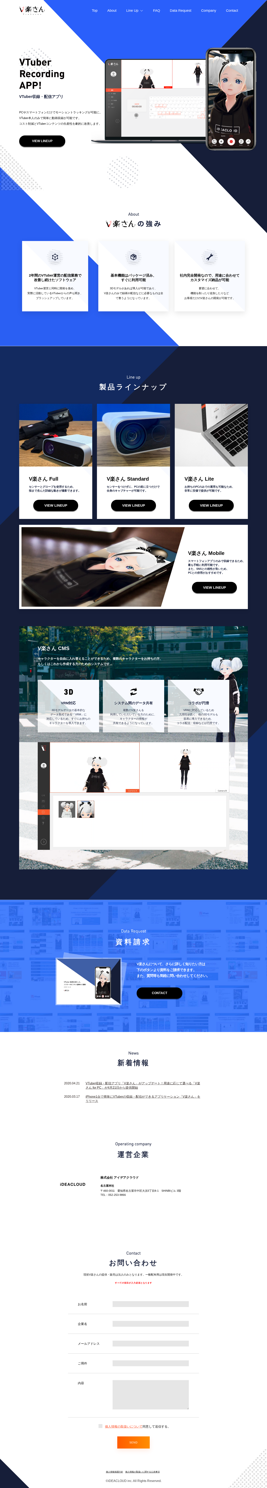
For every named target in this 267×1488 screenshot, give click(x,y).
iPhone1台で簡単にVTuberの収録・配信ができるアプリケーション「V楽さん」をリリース (143, 1099)
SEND (133, 1442)
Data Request (180, 11)
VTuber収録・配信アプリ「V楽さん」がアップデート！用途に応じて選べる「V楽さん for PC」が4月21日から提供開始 (143, 1085)
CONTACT (159, 993)
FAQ (156, 11)
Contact (232, 11)
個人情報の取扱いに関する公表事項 (142, 1472)
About (111, 11)
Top (95, 11)
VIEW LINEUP (42, 141)
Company (208, 11)
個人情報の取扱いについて (123, 1426)
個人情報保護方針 (114, 1472)
